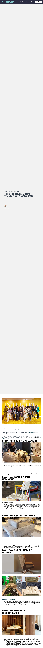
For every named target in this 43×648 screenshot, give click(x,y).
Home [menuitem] (18, 1)
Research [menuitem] (27, 1)
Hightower (13, 646)
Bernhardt (19, 472)
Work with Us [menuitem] (22, 1)
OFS (17, 472)
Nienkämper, (17, 646)
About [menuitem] (32, 1)
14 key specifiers (11, 433)
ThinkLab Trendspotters (30, 432)
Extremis (14, 544)
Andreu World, (15, 472)
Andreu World (12, 605)
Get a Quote (38, 1)
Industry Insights (10, 191)
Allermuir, (11, 544)
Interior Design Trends (17, 191)
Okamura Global (21, 646)
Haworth (11, 472)
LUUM (20, 509)
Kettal (11, 646)
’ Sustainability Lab (24, 605)
